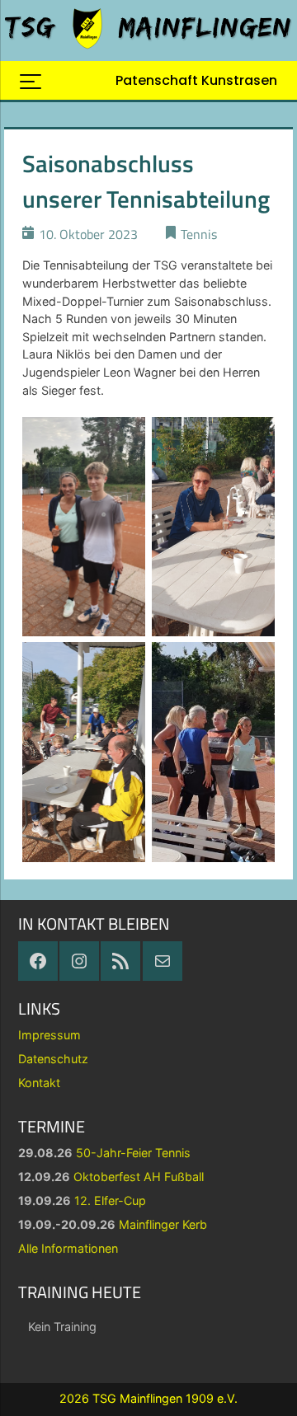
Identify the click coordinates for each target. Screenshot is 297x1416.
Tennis (199, 234)
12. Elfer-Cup (110, 1200)
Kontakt (39, 1083)
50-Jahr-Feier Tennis (133, 1153)
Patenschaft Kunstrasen (196, 80)
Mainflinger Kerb (163, 1224)
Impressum (49, 1035)
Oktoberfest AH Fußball (138, 1177)
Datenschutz (53, 1059)
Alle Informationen (68, 1248)
